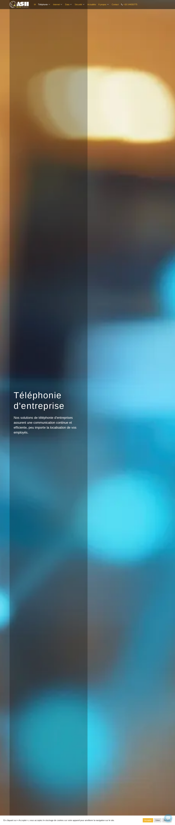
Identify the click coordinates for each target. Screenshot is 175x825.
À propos (102, 4)
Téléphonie (43, 4)
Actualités (91, 4)
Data (67, 4)
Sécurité (78, 4)
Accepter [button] (147, 820)
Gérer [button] (157, 820)
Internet (56, 4)
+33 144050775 (130, 4)
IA (35, 4)
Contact (115, 4)
